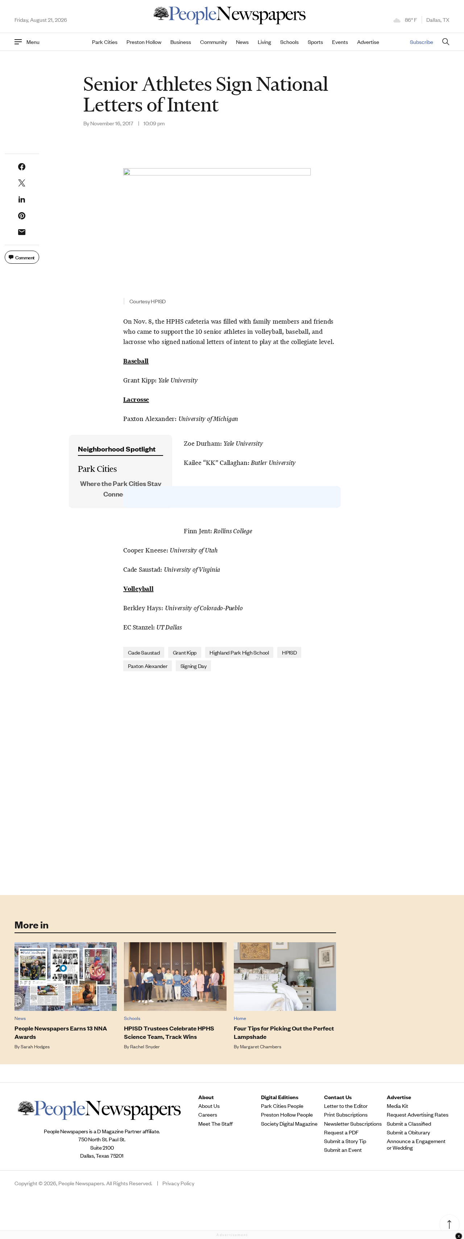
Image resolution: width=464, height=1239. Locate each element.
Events (340, 42)
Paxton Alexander (147, 665)
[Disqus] (232, 782)
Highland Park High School (239, 652)
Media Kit (397, 1105)
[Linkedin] (21, 199)
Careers (207, 1114)
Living (264, 42)
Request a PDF (341, 1132)
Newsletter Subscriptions (353, 1123)
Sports (315, 42)
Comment (25, 257)
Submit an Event (343, 1149)
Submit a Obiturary (408, 1132)
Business (180, 42)
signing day (194, 665)
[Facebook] (21, 166)
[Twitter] (21, 183)
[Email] (21, 232)
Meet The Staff (215, 1123)
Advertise (368, 42)
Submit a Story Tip (345, 1141)
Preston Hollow (144, 42)
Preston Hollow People (287, 1114)
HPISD (289, 652)
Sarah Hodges (35, 1046)
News (242, 42)
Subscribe (421, 41)
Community (213, 42)
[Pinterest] (21, 215)
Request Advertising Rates (417, 1114)
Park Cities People (282, 1105)
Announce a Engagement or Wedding (416, 1144)
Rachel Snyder (145, 1046)
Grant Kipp (185, 652)
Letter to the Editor (346, 1105)
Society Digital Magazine (289, 1123)
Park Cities (104, 42)
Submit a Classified (409, 1123)
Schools (289, 42)
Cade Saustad (144, 652)
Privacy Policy (178, 1183)
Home (240, 1018)
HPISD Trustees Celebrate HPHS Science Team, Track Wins (169, 1032)
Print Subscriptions (346, 1114)
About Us (209, 1105)
